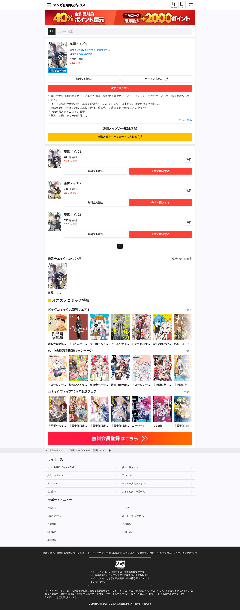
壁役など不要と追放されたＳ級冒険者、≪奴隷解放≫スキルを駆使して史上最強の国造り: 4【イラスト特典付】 (78, 385)
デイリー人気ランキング (134, 483)
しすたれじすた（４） (141, 344)
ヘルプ (125, 507)
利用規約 (51, 532)
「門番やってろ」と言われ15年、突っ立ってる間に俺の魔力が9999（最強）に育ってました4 (57, 426)
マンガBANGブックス (56, 450)
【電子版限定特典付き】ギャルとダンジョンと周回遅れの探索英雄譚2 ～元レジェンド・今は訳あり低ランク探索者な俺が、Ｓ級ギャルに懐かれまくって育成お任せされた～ (78, 426)
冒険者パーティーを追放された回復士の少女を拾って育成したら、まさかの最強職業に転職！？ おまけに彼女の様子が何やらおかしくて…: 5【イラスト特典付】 (99, 385)
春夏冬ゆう (102, 49)
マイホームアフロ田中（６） (99, 344)
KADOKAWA (85, 53)
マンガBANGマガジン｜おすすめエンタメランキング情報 (165, 552)
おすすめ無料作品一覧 (133, 491)
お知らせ (51, 507)
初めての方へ (54, 515)
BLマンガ (52, 483)
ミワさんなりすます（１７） (78, 344)
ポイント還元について (133, 515)
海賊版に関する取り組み (121, 552)
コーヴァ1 (138, 425)
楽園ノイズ (54, 292)
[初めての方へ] (174, 5)
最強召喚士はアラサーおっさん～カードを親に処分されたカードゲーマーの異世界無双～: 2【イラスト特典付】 (120, 385)
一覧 (186, 309)
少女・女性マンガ (56, 475)
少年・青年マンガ (131, 467)
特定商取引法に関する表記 (70, 552)
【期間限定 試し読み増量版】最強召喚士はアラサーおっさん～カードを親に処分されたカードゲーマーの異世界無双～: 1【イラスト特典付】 (162, 385)
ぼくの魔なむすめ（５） (162, 344)
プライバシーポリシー (96, 552)
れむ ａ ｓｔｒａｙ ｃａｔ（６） (183, 344)
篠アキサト (90, 49)
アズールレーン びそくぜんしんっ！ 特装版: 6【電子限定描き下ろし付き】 (141, 385)
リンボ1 (157, 425)
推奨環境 (51, 540)
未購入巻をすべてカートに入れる (117, 136)
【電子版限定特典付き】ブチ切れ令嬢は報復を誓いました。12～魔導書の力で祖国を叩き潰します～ (99, 426)
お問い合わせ (129, 532)
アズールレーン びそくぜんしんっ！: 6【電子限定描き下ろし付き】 (57, 385)
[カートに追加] (188, 159)
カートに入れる (154, 78)
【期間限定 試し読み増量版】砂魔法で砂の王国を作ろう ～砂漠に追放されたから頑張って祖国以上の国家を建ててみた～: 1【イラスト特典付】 (183, 385)
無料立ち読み (84, 78)
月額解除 (126, 524)
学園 (72, 450)
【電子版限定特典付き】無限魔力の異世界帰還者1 (120, 426)
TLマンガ (127, 475)
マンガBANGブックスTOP (60, 467)
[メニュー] (49, 5)
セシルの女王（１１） (119, 344)
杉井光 (79, 49)
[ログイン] (182, 5)
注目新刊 (51, 491)
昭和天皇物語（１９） (56, 344)
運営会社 (47, 552)
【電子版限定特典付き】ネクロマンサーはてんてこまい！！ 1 (183, 426)
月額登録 (51, 524)
